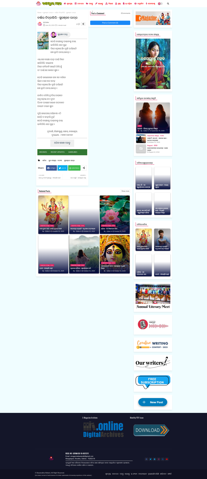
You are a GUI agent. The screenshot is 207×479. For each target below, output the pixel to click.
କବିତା (44, 160)
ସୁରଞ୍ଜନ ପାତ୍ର (48, 12)
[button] (168, 3)
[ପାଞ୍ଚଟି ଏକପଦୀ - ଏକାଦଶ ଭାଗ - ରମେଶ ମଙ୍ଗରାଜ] (141, 139)
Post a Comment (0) (110, 23)
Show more (125, 191)
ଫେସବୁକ (53, 168)
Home (39, 12)
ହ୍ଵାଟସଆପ (75, 168)
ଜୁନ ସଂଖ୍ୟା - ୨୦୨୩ (55, 160)
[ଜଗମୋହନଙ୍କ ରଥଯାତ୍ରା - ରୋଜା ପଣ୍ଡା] (141, 148)
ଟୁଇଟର (64, 168)
